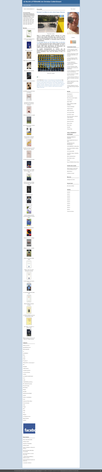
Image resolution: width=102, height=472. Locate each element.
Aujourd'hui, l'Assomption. (27, 443)
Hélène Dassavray (70, 110)
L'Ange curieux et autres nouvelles (29, 60)
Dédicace (24, 414)
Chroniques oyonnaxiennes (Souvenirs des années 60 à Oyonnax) (29, 103)
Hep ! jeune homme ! (29, 50)
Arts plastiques (25, 353)
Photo (24, 399)
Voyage (24, 406)
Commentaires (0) (58, 79)
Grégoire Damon (70, 108)
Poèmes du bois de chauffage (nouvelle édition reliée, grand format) (29, 183)
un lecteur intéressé (70, 49)
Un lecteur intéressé (70, 73)
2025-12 (68, 207)
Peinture (24, 395)
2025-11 (68, 209)
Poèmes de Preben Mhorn (27, 401)
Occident (24, 420)
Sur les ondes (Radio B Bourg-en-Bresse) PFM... (73, 86)
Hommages (25, 366)
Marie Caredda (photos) (71, 156)
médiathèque (47, 84)
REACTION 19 (69, 171)
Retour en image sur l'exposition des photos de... (73, 78)
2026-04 (68, 199)
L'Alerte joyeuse (26, 368)
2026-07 (68, 194)
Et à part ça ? (25, 360)
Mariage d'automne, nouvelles (29, 248)
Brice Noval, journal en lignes (72, 97)
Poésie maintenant (70, 119)
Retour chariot (69, 123)
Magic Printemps (26, 418)
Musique (24, 389)
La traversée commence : (27, 462)
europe (42, 82)
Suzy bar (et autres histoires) (29, 70)
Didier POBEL (69, 101)
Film (23, 364)
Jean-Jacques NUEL (70, 112)
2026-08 (68, 192)
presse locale (41, 86)
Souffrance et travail (70, 173)
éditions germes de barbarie (57, 86)
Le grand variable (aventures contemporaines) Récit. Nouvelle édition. (28, 216)
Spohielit (68, 127)
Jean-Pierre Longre (70, 114)
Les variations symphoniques (28, 376)
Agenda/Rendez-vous (27, 347)
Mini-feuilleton (25, 387)
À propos (73, 37)
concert (53, 83)
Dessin (24, 358)
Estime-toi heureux (26, 345)
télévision (50, 86)
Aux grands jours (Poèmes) (29, 227)
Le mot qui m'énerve (26, 372)
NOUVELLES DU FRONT (27, 393)
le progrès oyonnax (55, 84)
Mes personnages (26, 385)
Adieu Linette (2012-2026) (27, 439)
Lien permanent (51, 79)
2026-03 (68, 201)
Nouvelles (24, 391)
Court (24, 412)
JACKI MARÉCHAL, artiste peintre (73, 146)
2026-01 (68, 205)
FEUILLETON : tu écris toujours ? (28, 362)
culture (46, 83)
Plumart (68, 160)
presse (51, 84)
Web (24, 408)
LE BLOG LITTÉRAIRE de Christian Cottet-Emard (42, 2)
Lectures (24, 374)
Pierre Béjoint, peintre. (71, 158)
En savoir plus (75, 470)
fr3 (44, 86)
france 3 (46, 86)
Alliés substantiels (26, 349)
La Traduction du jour (26, 416)
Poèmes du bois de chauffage (29, 237)
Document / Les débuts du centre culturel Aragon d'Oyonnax (51, 12)
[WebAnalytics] (38, 77)
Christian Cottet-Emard (71, 53)
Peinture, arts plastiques (27, 397)
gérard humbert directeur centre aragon (50, 82)
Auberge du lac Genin (71, 179)
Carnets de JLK (70, 99)
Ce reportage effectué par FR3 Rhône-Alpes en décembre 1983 (51, 43)
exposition (42, 84)
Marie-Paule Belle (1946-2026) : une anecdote (72, 50)
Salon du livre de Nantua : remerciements (72, 82)
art (23, 351)
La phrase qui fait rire (26, 370)
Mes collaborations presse (27, 383)
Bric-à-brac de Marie (70, 185)
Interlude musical (26, 441)
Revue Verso (69, 125)
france (39, 82)
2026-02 (68, 203)
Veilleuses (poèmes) (29, 194)
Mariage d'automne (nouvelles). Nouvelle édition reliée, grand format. (29, 170)
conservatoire (57, 83)
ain (37, 82)
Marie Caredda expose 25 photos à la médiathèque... (72, 67)
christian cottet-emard (40, 87)
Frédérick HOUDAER (70, 106)
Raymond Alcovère (70, 121)
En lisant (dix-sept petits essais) (29, 159)
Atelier (24, 410)
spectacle (50, 83)
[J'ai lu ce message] (100, 470)
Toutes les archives (70, 211)
